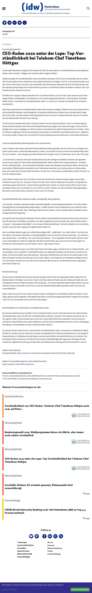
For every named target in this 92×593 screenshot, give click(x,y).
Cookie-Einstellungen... (10, 589)
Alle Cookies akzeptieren (80, 589)
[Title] (14, 23)
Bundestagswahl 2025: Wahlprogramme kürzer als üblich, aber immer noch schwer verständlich (44, 433)
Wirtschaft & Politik (24, 554)
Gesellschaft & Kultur (25, 545)
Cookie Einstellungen (54, 554)
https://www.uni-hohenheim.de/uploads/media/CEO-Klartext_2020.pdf (46, 353)
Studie (5, 34)
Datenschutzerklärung (54, 548)
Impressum (51, 545)
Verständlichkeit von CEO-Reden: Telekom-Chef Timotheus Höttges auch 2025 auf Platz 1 (47, 407)
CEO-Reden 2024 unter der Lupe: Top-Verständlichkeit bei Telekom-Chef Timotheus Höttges (47, 460)
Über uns (50, 542)
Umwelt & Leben (23, 551)
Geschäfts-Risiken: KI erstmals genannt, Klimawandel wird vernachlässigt (39, 486)
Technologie (22, 542)
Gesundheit (21, 548)
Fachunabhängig (23, 557)
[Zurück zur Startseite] (46, 8)
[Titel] (4, 23)
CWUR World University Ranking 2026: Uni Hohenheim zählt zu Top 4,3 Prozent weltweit (45, 511)
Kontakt (50, 551)
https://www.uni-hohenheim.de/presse (18, 364)
